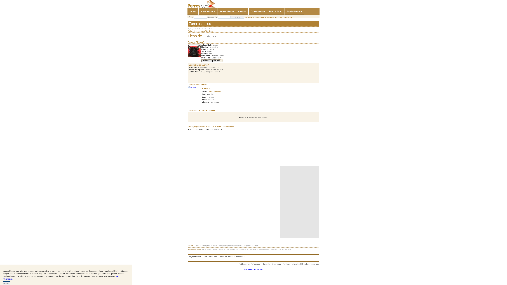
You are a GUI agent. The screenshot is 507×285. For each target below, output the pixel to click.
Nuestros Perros (208, 11)
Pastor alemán (206, 249)
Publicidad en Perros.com (249, 264)
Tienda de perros (294, 11)
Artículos (242, 11)
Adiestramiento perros (235, 245)
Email (191, 17)
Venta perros (223, 245)
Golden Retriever (263, 249)
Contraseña (212, 17)
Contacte (266, 264)
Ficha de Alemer (210, 29)
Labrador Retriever (285, 249)
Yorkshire (230, 249)
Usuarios (201, 29)
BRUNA (206, 88)
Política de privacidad (292, 264)
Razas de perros (200, 245)
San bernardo (244, 249)
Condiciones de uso (310, 264)
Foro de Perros (276, 11)
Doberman (274, 249)
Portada (192, 11)
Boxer (236, 249)
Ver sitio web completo (253, 269)
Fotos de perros (258, 11)
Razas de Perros (226, 11)
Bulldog (215, 249)
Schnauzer (253, 249)
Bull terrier (222, 249)
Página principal (193, 29)
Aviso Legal (276, 264)
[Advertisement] (299, 147)
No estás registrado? (279, 17)
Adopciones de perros (251, 245)
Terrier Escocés (214, 91)
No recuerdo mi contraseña (255, 17)
